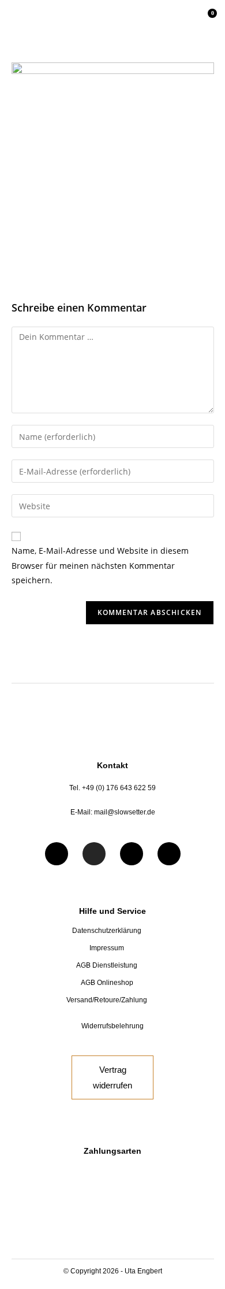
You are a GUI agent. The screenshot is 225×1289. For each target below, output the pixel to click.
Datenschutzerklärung (106, 931)
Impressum (106, 948)
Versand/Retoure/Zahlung (106, 1000)
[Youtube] (131, 853)
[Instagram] (94, 853)
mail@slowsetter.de (124, 812)
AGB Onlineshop (107, 983)
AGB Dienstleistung (106, 965)
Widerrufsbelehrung (112, 1026)
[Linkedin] (169, 853)
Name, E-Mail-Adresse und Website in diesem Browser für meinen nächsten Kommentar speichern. (100, 565)
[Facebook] (56, 853)
